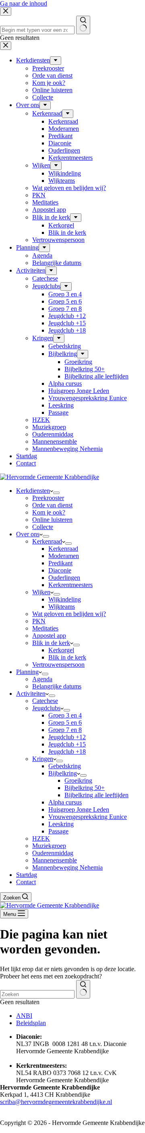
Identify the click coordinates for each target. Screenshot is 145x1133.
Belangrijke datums (56, 686)
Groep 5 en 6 (65, 722)
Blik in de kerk (51, 642)
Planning (27, 671)
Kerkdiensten (33, 490)
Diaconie (59, 570)
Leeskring (61, 824)
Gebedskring (64, 766)
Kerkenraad (47, 541)
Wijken (41, 592)
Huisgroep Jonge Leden (78, 809)
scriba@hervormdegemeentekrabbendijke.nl (56, 1101)
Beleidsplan (31, 1022)
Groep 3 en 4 (65, 715)
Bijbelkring (62, 773)
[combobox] (37, 994)
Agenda (42, 679)
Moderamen (63, 555)
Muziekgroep (49, 845)
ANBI (24, 1015)
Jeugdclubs (46, 708)
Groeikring (78, 780)
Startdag (26, 874)
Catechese (45, 700)
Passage (58, 831)
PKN (39, 621)
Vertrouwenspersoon (58, 664)
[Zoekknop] (83, 989)
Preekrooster (48, 497)
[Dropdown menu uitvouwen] (56, 493)
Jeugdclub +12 (67, 737)
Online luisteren (52, 519)
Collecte (42, 526)
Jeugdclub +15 (67, 744)
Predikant (60, 563)
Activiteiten (31, 693)
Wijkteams (61, 606)
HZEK (41, 838)
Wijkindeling (64, 599)
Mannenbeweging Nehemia (67, 867)
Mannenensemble (54, 860)
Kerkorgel (61, 650)
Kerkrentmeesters (70, 584)
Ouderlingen (64, 577)
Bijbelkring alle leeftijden (96, 795)
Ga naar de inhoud (23, 3)
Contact (26, 882)
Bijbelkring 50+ (84, 787)
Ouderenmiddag (52, 853)
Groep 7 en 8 (65, 729)
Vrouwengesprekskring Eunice (87, 816)
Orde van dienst (52, 505)
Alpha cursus (65, 802)
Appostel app (49, 635)
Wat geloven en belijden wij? (69, 613)
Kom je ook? (48, 512)
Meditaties (45, 628)
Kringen (42, 758)
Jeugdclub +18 (67, 751)
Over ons (27, 534)
